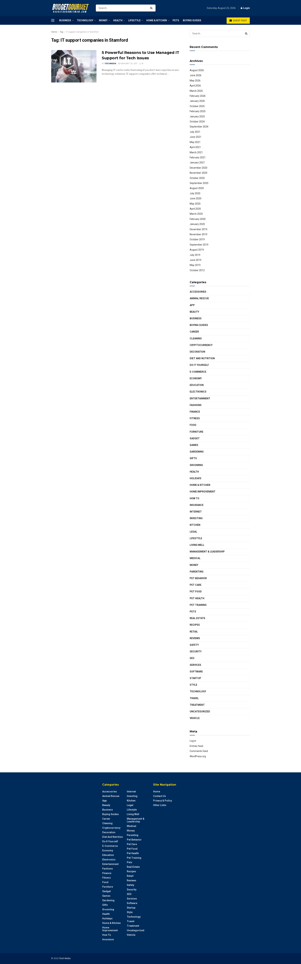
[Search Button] (152, 8)
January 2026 (197, 101)
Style (193, 684)
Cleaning (196, 338)
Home (54, 32)
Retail (194, 631)
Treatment (197, 704)
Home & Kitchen (156, 20)
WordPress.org (198, 756)
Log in (193, 740)
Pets (176, 20)
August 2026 (197, 70)
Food (193, 425)
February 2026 (198, 96)
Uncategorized (200, 711)
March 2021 (196, 152)
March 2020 (196, 213)
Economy (196, 378)
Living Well (197, 545)
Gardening (197, 451)
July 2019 (195, 255)
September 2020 (199, 183)
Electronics (198, 391)
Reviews (195, 638)
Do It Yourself (199, 365)
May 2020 (195, 203)
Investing (196, 518)
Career (194, 331)
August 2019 (197, 249)
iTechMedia (110, 63)
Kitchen (195, 525)
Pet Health (197, 598)
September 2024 (199, 126)
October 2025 (197, 106)
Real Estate (197, 618)
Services (195, 665)
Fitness (195, 418)
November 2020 (198, 172)
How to (194, 498)
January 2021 (197, 162)
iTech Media (65, 958)
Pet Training (198, 605)
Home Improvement (202, 491)
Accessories (198, 291)
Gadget (195, 438)
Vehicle (195, 718)
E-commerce (198, 371)
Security (196, 651)
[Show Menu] (52, 20)
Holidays (195, 478)
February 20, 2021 (129, 63)
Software (196, 671)
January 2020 (197, 224)
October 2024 (197, 121)
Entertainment (200, 398)
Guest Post (239, 20)
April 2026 (195, 85)
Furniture (196, 431)
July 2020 (195, 193)
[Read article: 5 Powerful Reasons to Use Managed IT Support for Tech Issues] (74, 66)
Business (65, 20)
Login (246, 8)
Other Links (159, 805)
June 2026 (195, 75)
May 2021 (195, 142)
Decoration (197, 351)
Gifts (193, 458)
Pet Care (195, 584)
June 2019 (195, 260)
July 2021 (195, 131)
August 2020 (197, 188)
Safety (194, 644)
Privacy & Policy (162, 800)
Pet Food (196, 591)
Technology (85, 20)
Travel (194, 698)
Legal (193, 531)
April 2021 (195, 147)
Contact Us (159, 796)
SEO (192, 658)
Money (103, 20)
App (192, 305)
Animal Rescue (199, 298)
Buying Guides (192, 20)
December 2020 (198, 167)
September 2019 (199, 244)
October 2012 (197, 270)
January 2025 (197, 116)
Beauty (194, 311)
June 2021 (195, 136)
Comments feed (199, 751)
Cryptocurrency (201, 345)
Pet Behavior (198, 578)
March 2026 (196, 90)
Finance (195, 411)
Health (117, 20)
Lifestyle (134, 20)
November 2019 (198, 234)
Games (194, 445)
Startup (195, 678)
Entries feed (196, 746)
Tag (61, 32)
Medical (195, 558)
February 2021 (198, 157)
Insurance (196, 505)
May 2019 (195, 265)
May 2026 (195, 80)
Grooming (196, 465)
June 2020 (195, 198)
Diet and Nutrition (202, 358)
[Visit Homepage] (70, 8)
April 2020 (195, 208)
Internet (196, 511)
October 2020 (197, 178)
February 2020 (198, 219)
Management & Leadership (207, 551)
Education (197, 385)
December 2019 (198, 229)
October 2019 (197, 239)
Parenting (196, 571)
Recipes (195, 624)
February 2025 (198, 111)
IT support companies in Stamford (82, 32)
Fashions (196, 405)
